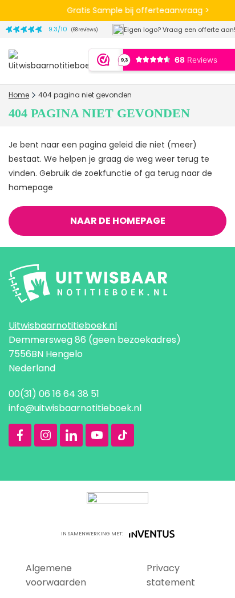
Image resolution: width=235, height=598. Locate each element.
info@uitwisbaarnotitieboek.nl (75, 408)
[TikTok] (122, 435)
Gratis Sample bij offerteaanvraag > (137, 10)
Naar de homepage (117, 220)
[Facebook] (20, 435)
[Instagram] (45, 435)
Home (19, 95)
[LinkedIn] (71, 435)
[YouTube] (97, 435)
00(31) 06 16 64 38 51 (54, 393)
